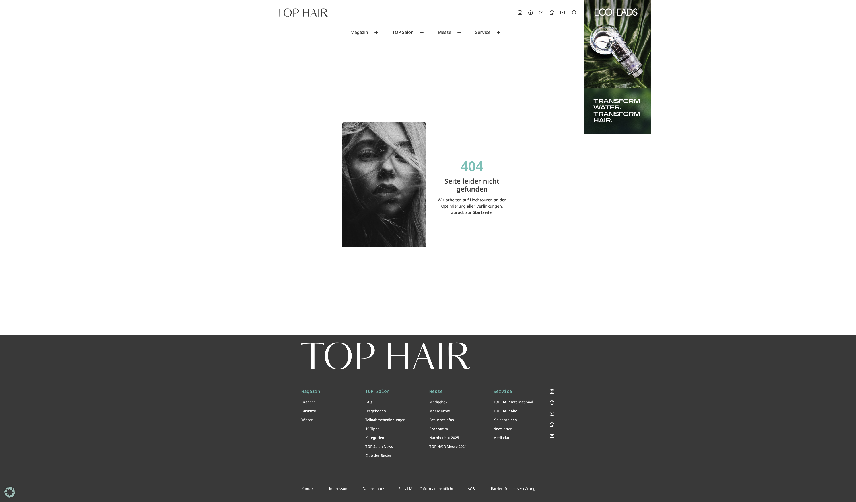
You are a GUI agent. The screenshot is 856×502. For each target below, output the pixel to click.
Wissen (307, 419)
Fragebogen (375, 410)
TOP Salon (403, 32)
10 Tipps (372, 428)
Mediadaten (503, 437)
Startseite (482, 212)
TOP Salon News (379, 446)
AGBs (472, 488)
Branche (308, 402)
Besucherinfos (441, 419)
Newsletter (502, 428)
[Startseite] (302, 12)
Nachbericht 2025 (444, 437)
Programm (438, 428)
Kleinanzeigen (505, 419)
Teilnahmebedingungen (385, 419)
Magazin (359, 32)
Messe (444, 32)
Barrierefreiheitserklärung (513, 488)
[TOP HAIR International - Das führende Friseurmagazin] (385, 356)
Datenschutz (373, 488)
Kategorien (374, 437)
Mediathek (438, 402)
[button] (10, 492)
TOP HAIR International (513, 402)
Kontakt (308, 488)
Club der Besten (378, 455)
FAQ (368, 402)
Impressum (338, 488)
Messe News (440, 410)
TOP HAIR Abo (505, 410)
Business (309, 410)
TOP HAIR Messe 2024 (448, 446)
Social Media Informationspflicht (425, 488)
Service (482, 32)
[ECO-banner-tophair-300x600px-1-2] (617, 67)
